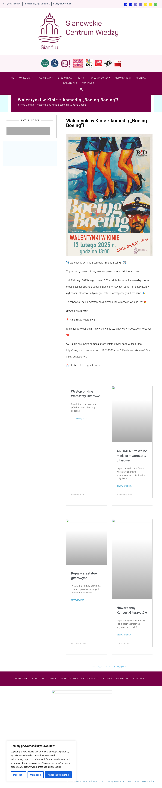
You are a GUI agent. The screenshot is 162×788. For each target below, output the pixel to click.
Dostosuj (18, 775)
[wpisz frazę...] (81, 89)
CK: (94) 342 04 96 (12, 3)
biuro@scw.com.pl (62, 3)
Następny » (121, 666)
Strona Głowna (26, 104)
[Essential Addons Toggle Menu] (53, 131)
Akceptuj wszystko (58, 775)
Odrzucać (35, 775)
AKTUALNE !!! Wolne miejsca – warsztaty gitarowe (132, 455)
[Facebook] (125, 4)
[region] (41, 761)
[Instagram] (130, 4)
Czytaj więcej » (79, 418)
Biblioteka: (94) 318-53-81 (37, 3)
